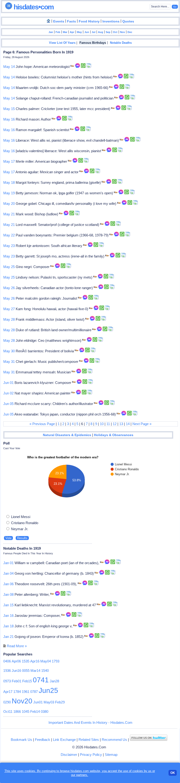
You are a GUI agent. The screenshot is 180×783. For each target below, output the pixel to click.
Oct (115, 32)
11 (108, 424)
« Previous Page (42, 424)
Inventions (111, 21)
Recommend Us (114, 740)
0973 (7, 681)
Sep (108, 32)
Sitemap (111, 755)
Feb (58, 32)
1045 (25, 711)
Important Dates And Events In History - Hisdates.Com (90, 722)
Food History (89, 21)
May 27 (9, 309)
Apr (72, 32)
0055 (26, 671)
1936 (7, 671)
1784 (17, 692)
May (79, 32)
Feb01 (16, 681)
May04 (45, 661)
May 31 (9, 362)
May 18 (9, 182)
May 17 (9, 161)
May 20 (9, 204)
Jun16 (16, 671)
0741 (41, 680)
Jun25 (48, 690)
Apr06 (16, 661)
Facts (71, 21)
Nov (122, 32)
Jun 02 (8, 393)
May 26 (9, 288)
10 (102, 424)
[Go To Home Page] (48, 21)
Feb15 (27, 681)
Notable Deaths (121, 42)
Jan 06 (8, 584)
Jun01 (38, 702)
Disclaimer (69, 755)
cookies (137, 771)
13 (121, 424)
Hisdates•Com (33, 7)
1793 (55, 661)
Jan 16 (8, 616)
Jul (93, 32)
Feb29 (60, 702)
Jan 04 (8, 573)
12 (114, 424)
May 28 (9, 319)
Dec (130, 32)
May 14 (9, 67)
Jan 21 (8, 637)
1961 (25, 692)
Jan (51, 32)
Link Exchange (64, 740)
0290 (7, 702)
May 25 (9, 267)
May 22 (9, 235)
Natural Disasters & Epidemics (67, 435)
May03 (49, 702)
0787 (34, 692)
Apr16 (34, 661)
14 (128, 424)
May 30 (9, 351)
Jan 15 (8, 605)
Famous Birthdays (92, 42)
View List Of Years (62, 42)
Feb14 (35, 711)
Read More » (17, 646)
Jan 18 (8, 626)
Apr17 (7, 692)
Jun (86, 32)
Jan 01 (8, 563)
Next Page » (141, 424)
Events (58, 21)
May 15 (9, 109)
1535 (25, 661)
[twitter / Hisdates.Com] (148, 740)
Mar (65, 32)
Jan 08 (8, 594)
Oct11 (7, 711)
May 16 (9, 119)
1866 (17, 711)
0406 (7, 661)
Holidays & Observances (113, 435)
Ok (172, 773)
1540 (45, 671)
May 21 (9, 214)
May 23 (9, 246)
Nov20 (22, 701)
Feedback (42, 740)
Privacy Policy (91, 755)
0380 (44, 711)
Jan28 (54, 681)
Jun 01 (8, 383)
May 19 (9, 193)
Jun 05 (8, 404)
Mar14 (35, 671)
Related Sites (89, 740)
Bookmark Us (21, 740)
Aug (100, 32)
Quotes (128, 21)
